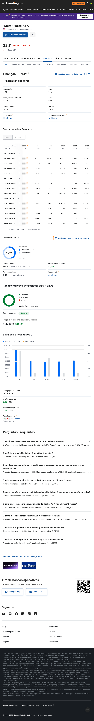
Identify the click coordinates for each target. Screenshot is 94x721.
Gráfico (14, 58)
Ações (5, 9)
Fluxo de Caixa (49, 64)
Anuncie (52, 632)
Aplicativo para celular (11, 632)
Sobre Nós (53, 627)
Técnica (58, 58)
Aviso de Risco (48, 705)
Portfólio (5, 637)
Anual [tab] (8, 137)
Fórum (68, 58)
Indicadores (61, 64)
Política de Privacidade (30, 705)
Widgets (5, 642)
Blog (4, 627)
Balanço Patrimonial (34, 64)
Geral (5, 58)
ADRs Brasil (81, 9)
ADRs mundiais (67, 9)
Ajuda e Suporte (55, 637)
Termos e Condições (10, 705)
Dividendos (73, 64)
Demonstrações (18, 64)
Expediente (53, 642)
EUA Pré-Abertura (50, 9)
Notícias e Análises (30, 58)
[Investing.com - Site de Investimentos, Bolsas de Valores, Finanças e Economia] (14, 3)
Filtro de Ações (16, 9)
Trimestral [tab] (19, 137)
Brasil (28, 9)
